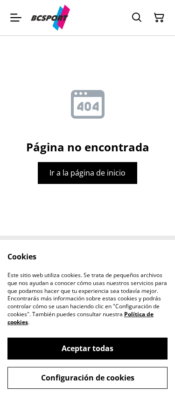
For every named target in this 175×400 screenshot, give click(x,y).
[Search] (137, 17)
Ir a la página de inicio (87, 173)
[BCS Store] (50, 18)
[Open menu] (16, 17)
